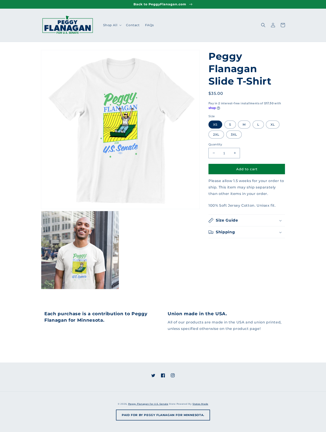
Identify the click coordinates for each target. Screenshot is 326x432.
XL (273, 124)
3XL (234, 134)
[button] (112, 25)
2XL (216, 134)
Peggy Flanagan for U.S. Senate (148, 403)
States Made (200, 403)
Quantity (215, 144)
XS (215, 124)
